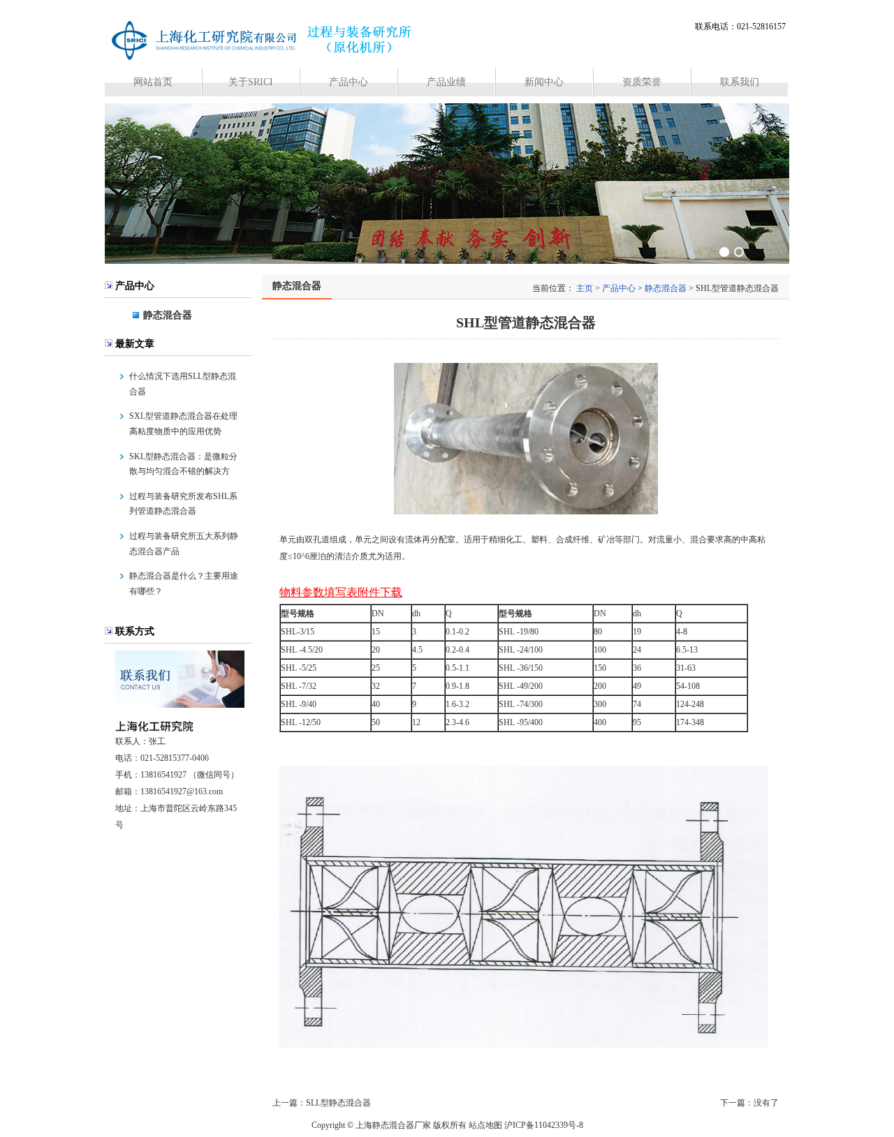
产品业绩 (446, 82)
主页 (584, 288)
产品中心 (348, 82)
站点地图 (485, 1125)
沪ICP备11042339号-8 (543, 1125)
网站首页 (153, 82)
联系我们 (739, 82)
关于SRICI (250, 82)
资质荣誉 (641, 82)
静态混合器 (167, 315)
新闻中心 (544, 82)
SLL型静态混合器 (338, 1103)
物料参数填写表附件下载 (340, 592)
